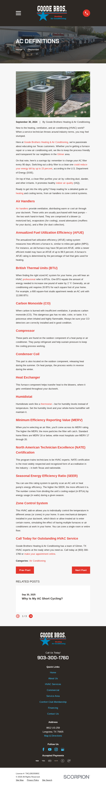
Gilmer (60, 154)
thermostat (46, 404)
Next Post (81, 570)
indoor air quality (65, 183)
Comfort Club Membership (53, 702)
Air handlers (22, 208)
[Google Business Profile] (62, 749)
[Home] (52, 13)
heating (19, 193)
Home (53, 672)
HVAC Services (53, 684)
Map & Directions (53, 735)
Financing (53, 708)
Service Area (53, 696)
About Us (53, 678)
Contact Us (53, 713)
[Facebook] (43, 749)
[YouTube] (49, 749)
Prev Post (25, 570)
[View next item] (31, 616)
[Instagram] (56, 749)
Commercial (53, 690)
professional (29, 279)
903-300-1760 (53, 658)
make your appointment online (39, 554)
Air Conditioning (37, 561)
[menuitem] (20, 780)
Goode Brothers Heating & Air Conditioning (46, 142)
